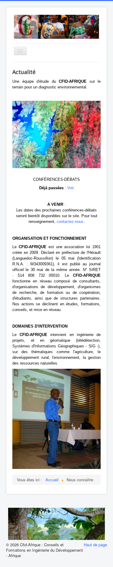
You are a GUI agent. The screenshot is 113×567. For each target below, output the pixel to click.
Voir (70, 188)
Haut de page (95, 544)
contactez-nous (70, 221)
